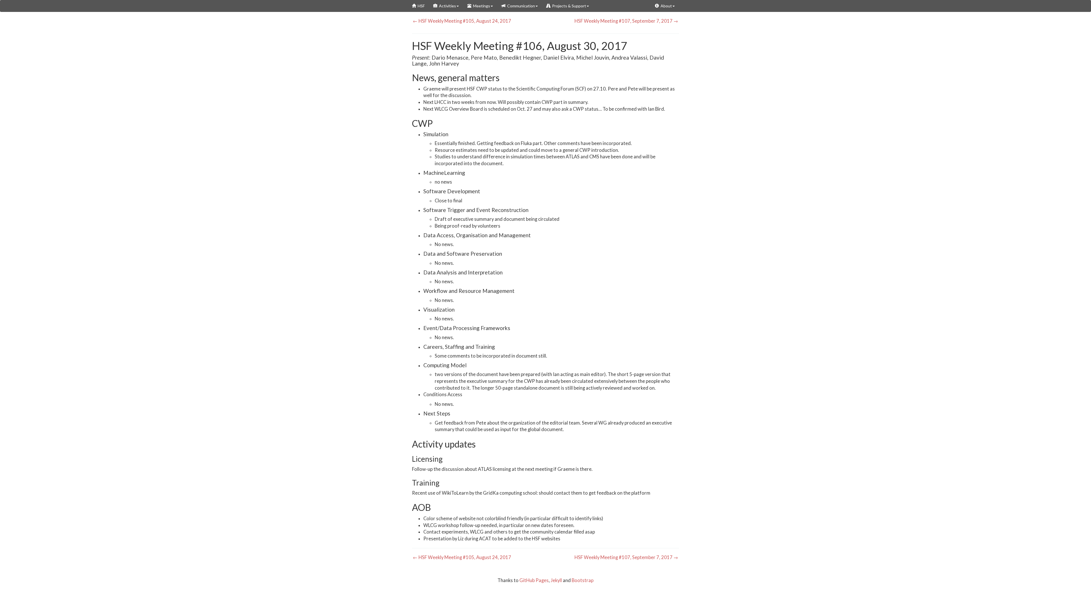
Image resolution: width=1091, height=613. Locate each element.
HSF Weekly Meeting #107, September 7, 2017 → (626, 21)
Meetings (480, 5)
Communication (520, 5)
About (665, 5)
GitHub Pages (534, 580)
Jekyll (556, 580)
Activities (446, 5)
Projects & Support (568, 5)
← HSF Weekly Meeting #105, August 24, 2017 (461, 21)
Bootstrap (583, 580)
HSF (420, 5)
